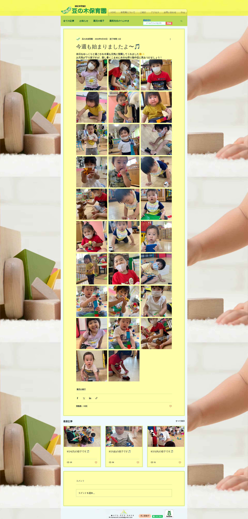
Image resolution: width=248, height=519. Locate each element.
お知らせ (83, 21)
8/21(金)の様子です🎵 (120, 451)
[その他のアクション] (170, 38)
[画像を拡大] (91, 74)
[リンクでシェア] (96, 398)
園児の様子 (98, 21)
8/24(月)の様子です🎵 (78, 451)
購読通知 (147, 20)
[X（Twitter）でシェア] (84, 398)
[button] (127, 12)
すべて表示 (180, 421)
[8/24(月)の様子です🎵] (82, 436)
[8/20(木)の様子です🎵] (166, 436)
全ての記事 (68, 21)
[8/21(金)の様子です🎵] (124, 436)
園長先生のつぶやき (119, 21)
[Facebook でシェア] (77, 398)
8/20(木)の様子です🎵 (162, 451)
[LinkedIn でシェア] (90, 398)
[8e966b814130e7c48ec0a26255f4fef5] (169, 514)
